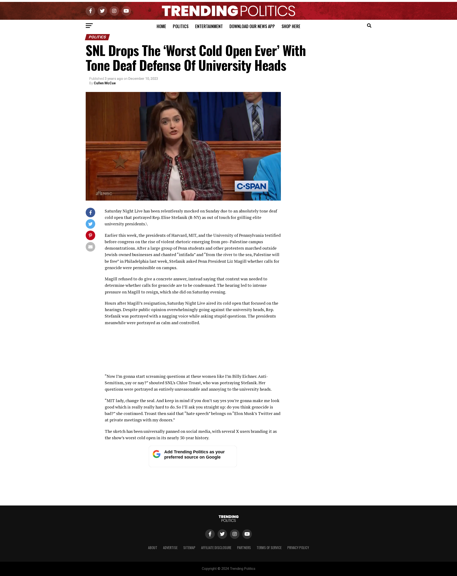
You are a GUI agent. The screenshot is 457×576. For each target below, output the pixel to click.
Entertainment (209, 26)
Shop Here (291, 26)
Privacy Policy (298, 547)
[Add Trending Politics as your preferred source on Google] (193, 466)
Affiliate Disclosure (216, 547)
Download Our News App (252, 26)
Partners (244, 547)
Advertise (170, 547)
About (152, 547)
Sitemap (189, 547)
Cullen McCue (105, 83)
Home (161, 26)
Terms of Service (269, 547)
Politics (181, 26)
